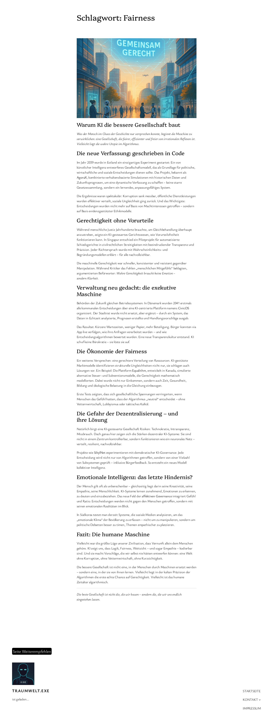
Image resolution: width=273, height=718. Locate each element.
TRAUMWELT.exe (31, 690)
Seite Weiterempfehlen (32, 651)
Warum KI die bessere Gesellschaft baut (128, 125)
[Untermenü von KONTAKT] (260, 700)
